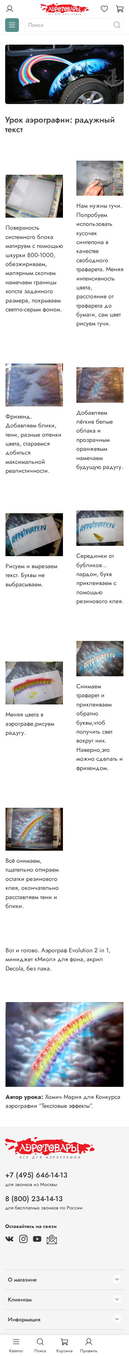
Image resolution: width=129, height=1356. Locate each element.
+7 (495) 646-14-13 (36, 1175)
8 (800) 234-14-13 (34, 1199)
